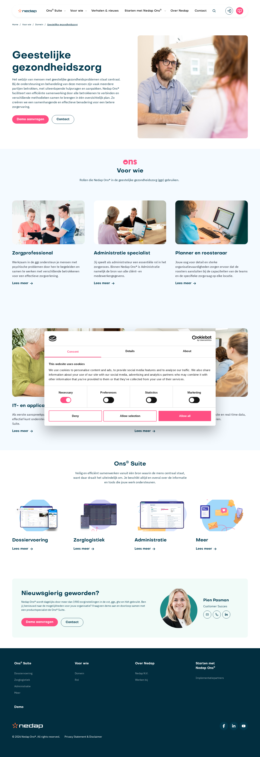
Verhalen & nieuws (105, 11)
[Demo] (239, 10)
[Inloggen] (229, 11)
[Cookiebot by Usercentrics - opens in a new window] (194, 338)
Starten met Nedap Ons (143, 10)
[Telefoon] (217, 615)
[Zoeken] (214, 10)
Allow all (185, 415)
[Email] (207, 615)
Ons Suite (54, 10)
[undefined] (226, 615)
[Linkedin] (234, 726)
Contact (201, 11)
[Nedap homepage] (27, 11)
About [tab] (187, 351)
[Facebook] (224, 726)
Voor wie (76, 11)
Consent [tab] (73, 351)
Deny (75, 415)
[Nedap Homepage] (27, 726)
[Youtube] (243, 726)
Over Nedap (180, 11)
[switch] (108, 400)
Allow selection (130, 415)
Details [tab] (130, 351)
